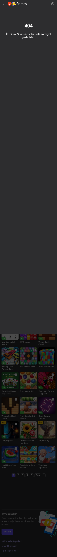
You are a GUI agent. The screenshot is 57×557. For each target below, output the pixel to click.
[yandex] (17, 4)
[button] (28, 278)
